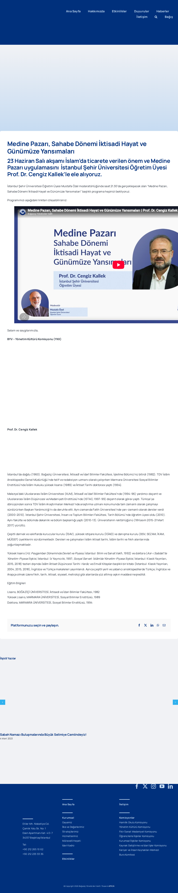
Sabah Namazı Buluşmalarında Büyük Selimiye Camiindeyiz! (43, 734)
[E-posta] (164, 625)
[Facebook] (139, 625)
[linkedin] (170, 786)
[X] (145, 625)
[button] (156, 17)
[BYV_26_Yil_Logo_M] (21, 797)
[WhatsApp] (158, 625)
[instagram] (153, 786)
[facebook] (136, 786)
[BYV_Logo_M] (27, 6)
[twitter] (145, 786)
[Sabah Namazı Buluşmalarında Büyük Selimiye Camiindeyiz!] (89, 666)
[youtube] (162, 786)
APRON (111, 886)
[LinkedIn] (152, 625)
